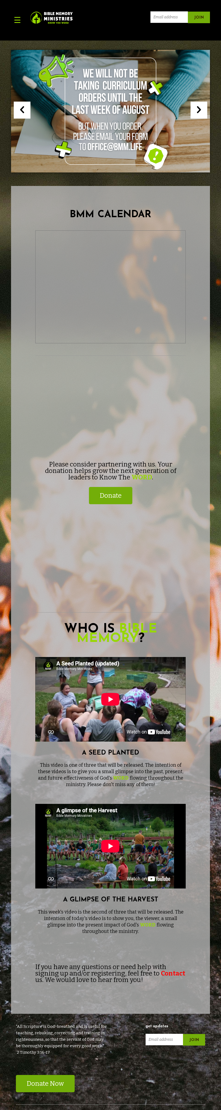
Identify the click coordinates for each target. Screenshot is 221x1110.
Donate (111, 495)
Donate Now (45, 1083)
